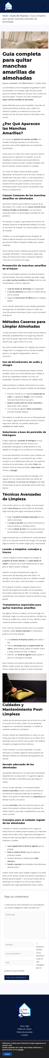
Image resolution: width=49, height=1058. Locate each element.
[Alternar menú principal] (44, 6)
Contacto (24, 1035)
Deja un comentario (10, 83)
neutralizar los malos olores (13, 426)
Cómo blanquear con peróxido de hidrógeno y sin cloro (23, 482)
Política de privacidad (24, 1032)
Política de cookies (25, 1029)
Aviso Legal (24, 1026)
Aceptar (7, 1054)
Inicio (5, 15)
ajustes (20, 1050)
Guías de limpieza (19, 15)
